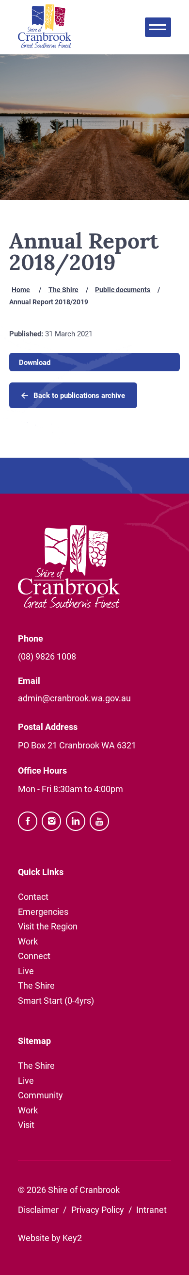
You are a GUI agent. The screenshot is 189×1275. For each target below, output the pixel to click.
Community (40, 1095)
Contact (33, 896)
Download (34, 362)
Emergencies (43, 911)
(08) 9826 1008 (47, 656)
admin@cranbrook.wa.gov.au (74, 698)
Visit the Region (48, 926)
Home (21, 289)
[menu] (158, 27)
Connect (34, 955)
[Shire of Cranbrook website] (44, 27)
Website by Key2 (50, 1237)
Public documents (122, 289)
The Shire (63, 289)
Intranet (151, 1209)
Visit (26, 1124)
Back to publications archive (79, 395)
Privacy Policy (97, 1209)
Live (26, 971)
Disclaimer (38, 1209)
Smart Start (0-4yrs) (56, 1000)
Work (28, 941)
